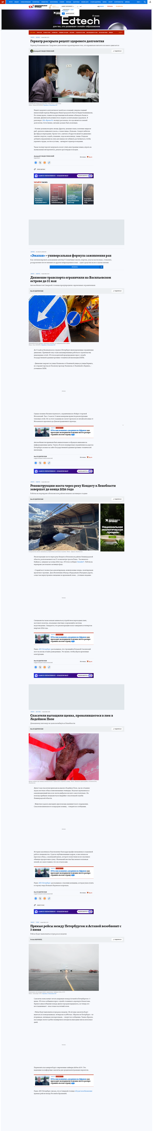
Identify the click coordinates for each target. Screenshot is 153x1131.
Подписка (119, 6)
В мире (62, 2)
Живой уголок (40, 905)
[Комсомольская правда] (38, 6)
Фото (11, 2)
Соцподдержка (95, 2)
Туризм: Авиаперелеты (42, 1113)
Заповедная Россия (91, 32)
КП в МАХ (72, 32)
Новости (39, 32)
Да (63, 13)
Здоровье (76, 2)
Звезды (68, 2)
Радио (102, 6)
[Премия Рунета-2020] (53, 6)
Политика (36, 2)
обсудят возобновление (83, 1091)
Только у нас (46, 32)
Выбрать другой (70, 13)
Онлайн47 (80, 562)
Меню (3, 2)
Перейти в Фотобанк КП (50, 105)
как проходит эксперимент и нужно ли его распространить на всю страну (71, 432)
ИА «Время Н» (48, 120)
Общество (44, 2)
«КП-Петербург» (44, 649)
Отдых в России (80, 32)
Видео (17, 2)
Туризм (37, 922)
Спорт (110, 2)
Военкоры (55, 32)
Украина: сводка (63, 32)
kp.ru (90, 157)
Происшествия (103, 32)
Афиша (127, 2)
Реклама (110, 6)
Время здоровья (41, 169)
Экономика (54, 2)
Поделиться (118, 51)
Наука (104, 2)
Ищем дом (84, 2)
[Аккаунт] (150, 2)
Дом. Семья (38, 711)
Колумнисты (118, 2)
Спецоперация (26, 2)
